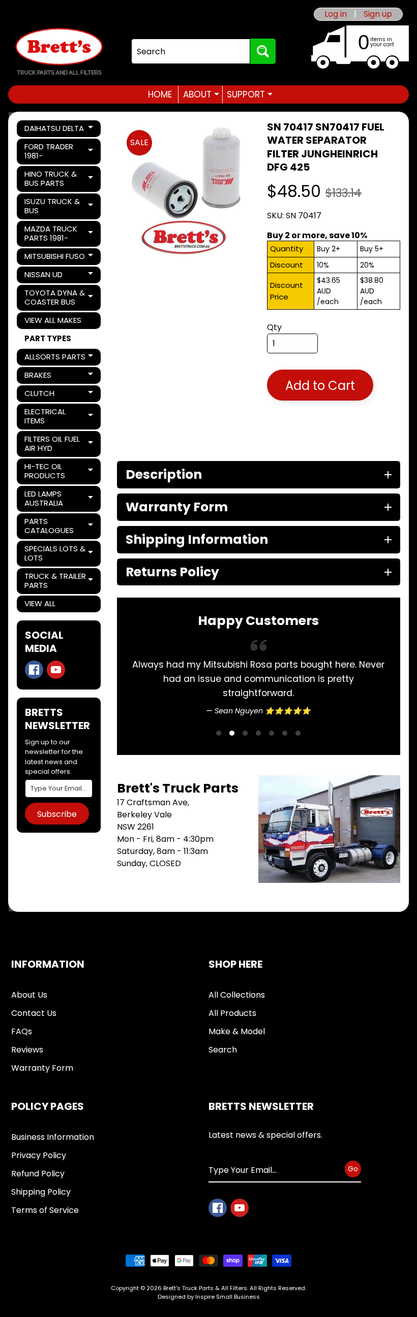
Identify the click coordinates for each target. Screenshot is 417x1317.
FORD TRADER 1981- (59, 151)
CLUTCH (59, 395)
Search (222, 1050)
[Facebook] (34, 670)
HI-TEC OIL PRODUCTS (59, 471)
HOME (160, 94)
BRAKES (59, 377)
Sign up (378, 14)
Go (353, 1168)
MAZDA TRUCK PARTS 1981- (59, 233)
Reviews (27, 1050)
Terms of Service (45, 1210)
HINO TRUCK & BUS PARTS (59, 178)
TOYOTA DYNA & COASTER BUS (59, 297)
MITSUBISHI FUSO (59, 258)
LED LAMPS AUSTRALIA (59, 498)
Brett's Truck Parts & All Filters (205, 1288)
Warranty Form (42, 1068)
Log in (335, 14)
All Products (232, 1013)
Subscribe (57, 814)
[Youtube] (56, 670)
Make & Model (236, 1031)
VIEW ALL (39, 603)
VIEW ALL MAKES (52, 320)
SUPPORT (250, 94)
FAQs (21, 1031)
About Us (29, 995)
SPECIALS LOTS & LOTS (59, 553)
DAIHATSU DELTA (59, 130)
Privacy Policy (38, 1155)
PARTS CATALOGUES (59, 526)
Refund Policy (38, 1173)
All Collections (236, 995)
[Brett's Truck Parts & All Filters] (59, 51)
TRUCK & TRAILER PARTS (59, 580)
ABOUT (201, 94)
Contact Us (33, 1013)
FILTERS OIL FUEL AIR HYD (59, 443)
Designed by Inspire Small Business (209, 1297)
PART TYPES (47, 338)
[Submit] (263, 51)
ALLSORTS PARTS (59, 358)
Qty (274, 327)
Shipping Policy (41, 1192)
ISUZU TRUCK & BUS (59, 206)
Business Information (52, 1137)
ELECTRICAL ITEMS (59, 416)
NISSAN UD (59, 276)
